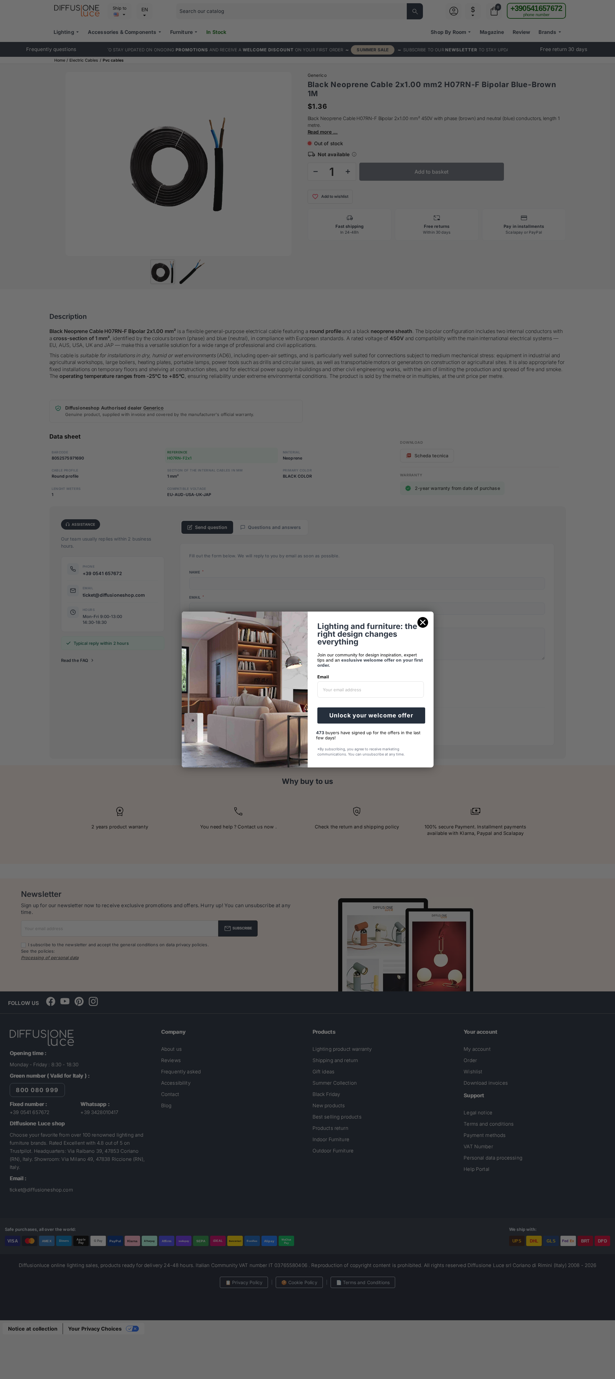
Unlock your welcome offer (371, 715)
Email (323, 676)
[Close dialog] (422, 622)
